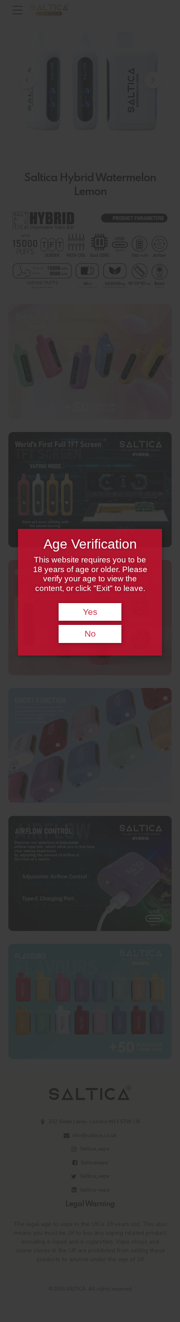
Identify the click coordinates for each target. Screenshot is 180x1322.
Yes (90, 612)
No (90, 634)
